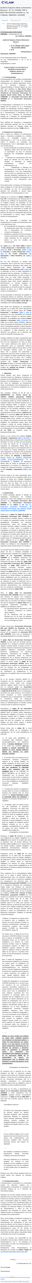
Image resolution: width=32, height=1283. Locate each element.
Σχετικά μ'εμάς (7, 1281)
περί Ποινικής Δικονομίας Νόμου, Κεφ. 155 (14, 1251)
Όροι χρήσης (26, 1281)
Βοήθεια (20, 1281)
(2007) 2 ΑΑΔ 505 (23, 438)
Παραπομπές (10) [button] (15, 20)
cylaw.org (3, 1277)
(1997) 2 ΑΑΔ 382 (22, 320)
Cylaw (2, 1281)
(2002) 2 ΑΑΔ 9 (25, 312)
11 (20, 504)
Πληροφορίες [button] (5, 20)
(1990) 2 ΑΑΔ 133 (25, 269)
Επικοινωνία (15, 1281)
